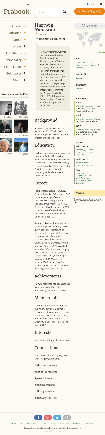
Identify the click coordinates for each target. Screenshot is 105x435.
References (14, 73)
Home (28, 4)
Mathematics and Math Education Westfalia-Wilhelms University (84, 179)
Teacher (79, 149)
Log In (93, 4)
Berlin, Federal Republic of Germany (87, 66)
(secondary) (89, 149)
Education (15, 33)
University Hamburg (84, 106)
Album (17, 80)
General (16, 26)
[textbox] (52, 11)
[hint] (75, 203)
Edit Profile (42, 34)
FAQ (21, 424)
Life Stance (14, 53)
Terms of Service (49, 424)
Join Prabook (89, 424)
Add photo (91, 25)
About (13, 424)
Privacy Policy (64, 424)
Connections (13, 66)
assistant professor (84, 162)
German (79, 78)
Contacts (76, 424)
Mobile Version (33, 424)
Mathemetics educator (50, 39)
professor (80, 173)
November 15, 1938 (84, 62)
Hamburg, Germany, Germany (84, 153)
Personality (14, 60)
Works (17, 46)
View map (101, 53)
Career (17, 39)
